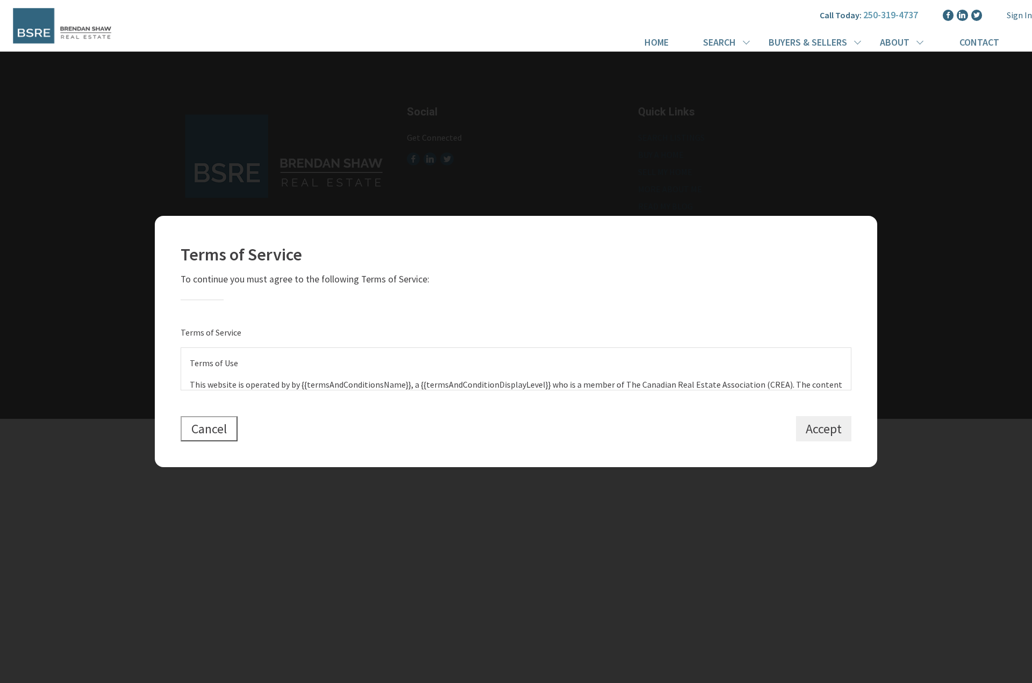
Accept (824, 428)
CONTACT (979, 42)
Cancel (209, 428)
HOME (656, 42)
